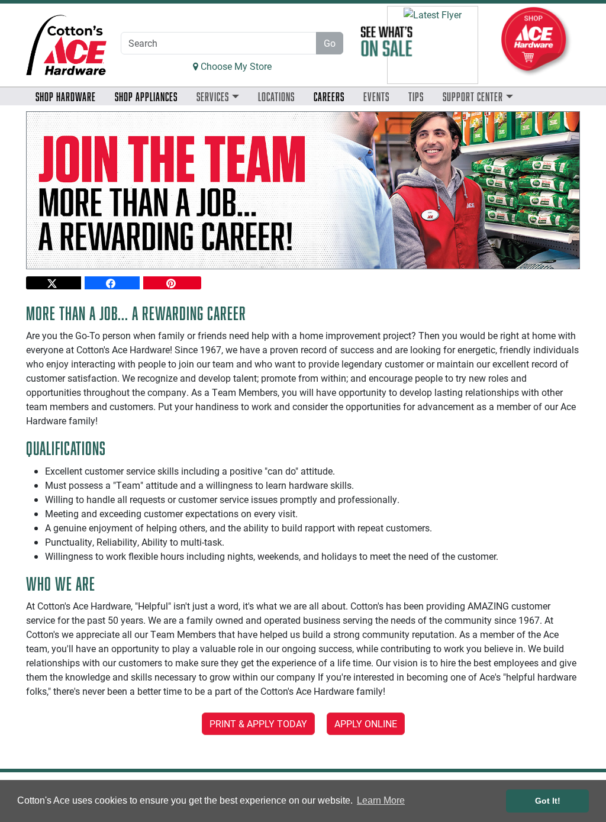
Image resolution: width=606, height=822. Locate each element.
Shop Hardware (66, 96)
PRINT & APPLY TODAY (258, 723)
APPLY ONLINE (365, 723)
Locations (276, 96)
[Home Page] (66, 44)
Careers (329, 96)
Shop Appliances (146, 96)
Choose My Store (235, 66)
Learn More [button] (381, 800)
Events (376, 96)
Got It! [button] (547, 800)
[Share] (53, 282)
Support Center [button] (473, 96)
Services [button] (212, 96)
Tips (416, 96)
